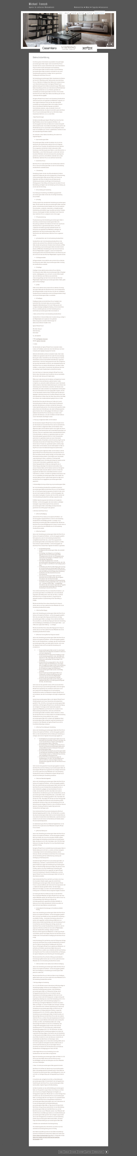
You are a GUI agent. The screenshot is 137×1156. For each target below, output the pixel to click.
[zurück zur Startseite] (41, 5)
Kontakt (81, 13)
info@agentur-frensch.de (42, 339)
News (60, 13)
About (67, 13)
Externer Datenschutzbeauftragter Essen (42, 1135)
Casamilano (49, 48)
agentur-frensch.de (41, 341)
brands (74, 13)
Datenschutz (99, 13)
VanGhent (87, 48)
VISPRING (68, 48)
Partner (89, 13)
